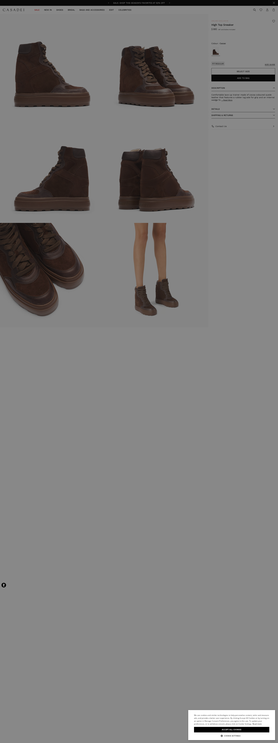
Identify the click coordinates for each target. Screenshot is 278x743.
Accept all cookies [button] (231, 729)
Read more (257, 724)
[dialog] (231, 725)
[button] (231, 735)
